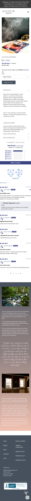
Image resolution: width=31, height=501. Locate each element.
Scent (3, 73)
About (5, 445)
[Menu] (28, 12)
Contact (6, 454)
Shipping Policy (21, 460)
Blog (5, 449)
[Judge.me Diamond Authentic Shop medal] (10, 172)
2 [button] (13, 273)
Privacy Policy (20, 451)
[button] (6, 63)
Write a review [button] (15, 163)
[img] (4, 187)
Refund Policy (20, 456)
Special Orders (20, 441)
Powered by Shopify (22, 482)
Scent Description (9, 137)
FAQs (4, 458)
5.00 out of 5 (19, 145)
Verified (14, 178)
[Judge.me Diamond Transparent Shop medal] (19, 172)
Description (7, 90)
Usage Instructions (9, 134)
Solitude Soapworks (12, 482)
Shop (5, 441)
